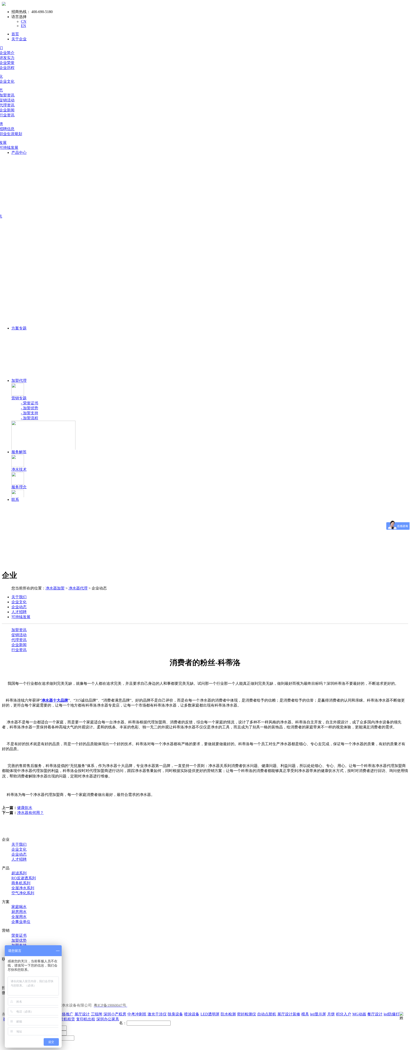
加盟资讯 (19, 630)
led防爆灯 (392, 1014)
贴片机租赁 (65, 1019)
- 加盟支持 (29, 413)
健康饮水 (24, 808)
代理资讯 (19, 640)
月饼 (331, 1014)
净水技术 (19, 469)
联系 (15, 500)
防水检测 (228, 1014)
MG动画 (359, 1014)
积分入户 (343, 1014)
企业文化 (19, 849)
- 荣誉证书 (29, 403)
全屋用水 (19, 917)
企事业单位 (20, 922)
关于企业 (19, 39)
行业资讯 (19, 650)
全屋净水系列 (22, 888)
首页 (15, 34)
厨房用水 (19, 912)
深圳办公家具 (107, 1019)
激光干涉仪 (157, 1014)
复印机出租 (85, 1019)
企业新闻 (19, 645)
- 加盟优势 (29, 408)
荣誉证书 (19, 935)
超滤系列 (19, 873)
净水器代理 (78, 588)
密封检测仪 (246, 1014)
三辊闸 (96, 1014)
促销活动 (19, 635)
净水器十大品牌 (55, 700)
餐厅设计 (374, 1014)
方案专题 (19, 328)
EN (23, 26)
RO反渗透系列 (23, 878)
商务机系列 (20, 883)
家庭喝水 (19, 907)
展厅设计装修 (288, 1014)
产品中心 (19, 153)
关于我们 (19, 844)
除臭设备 (175, 1014)
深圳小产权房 (114, 1014)
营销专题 (19, 398)
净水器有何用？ (30, 813)
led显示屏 (318, 1014)
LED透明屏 (209, 1014)
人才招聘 (19, 859)
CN (23, 21)
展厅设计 (82, 1014)
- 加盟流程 (29, 418)
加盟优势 (19, 940)
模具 (305, 1014)
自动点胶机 (266, 1014)
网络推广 (65, 1014)
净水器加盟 (55, 588)
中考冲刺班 (136, 1014)
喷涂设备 (191, 1014)
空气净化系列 (22, 893)
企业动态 (19, 854)
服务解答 (19, 452)
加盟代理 (19, 381)
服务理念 (19, 487)
